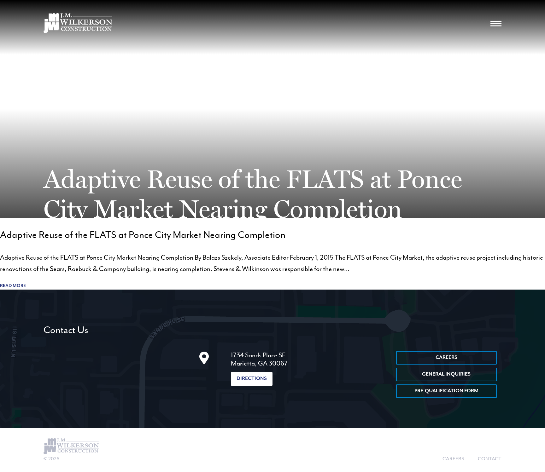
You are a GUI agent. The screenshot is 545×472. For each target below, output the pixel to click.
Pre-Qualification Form (446, 391)
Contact (489, 459)
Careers (446, 357)
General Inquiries (446, 374)
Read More (13, 285)
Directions (252, 379)
